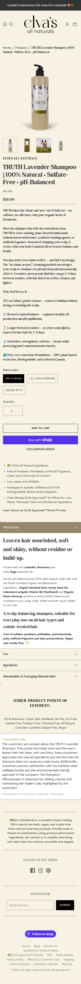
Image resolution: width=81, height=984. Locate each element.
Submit (65, 905)
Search (26, 946)
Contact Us (50, 946)
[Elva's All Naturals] (40, 23)
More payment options (41, 448)
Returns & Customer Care (44, 959)
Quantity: (9, 401)
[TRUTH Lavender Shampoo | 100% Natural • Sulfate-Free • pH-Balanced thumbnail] (10, 145)
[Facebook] (32, 870)
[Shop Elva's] (5, 24)
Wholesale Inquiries (46, 964)
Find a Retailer (65, 955)
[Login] (67, 24)
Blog (37, 946)
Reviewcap (56, 794)
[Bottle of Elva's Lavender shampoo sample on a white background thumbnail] (60, 145)
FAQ (49, 955)
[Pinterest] (48, 870)
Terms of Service (19, 964)
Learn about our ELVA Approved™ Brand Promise (34, 510)
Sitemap (67, 964)
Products (21, 47)
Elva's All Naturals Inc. (57, 970)
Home (7, 47)
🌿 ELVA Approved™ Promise (25, 955)
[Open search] (11, 24)
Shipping (69, 959)
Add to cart (40, 428)
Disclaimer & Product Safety (40, 950)
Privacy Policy (15, 959)
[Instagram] (40, 870)
